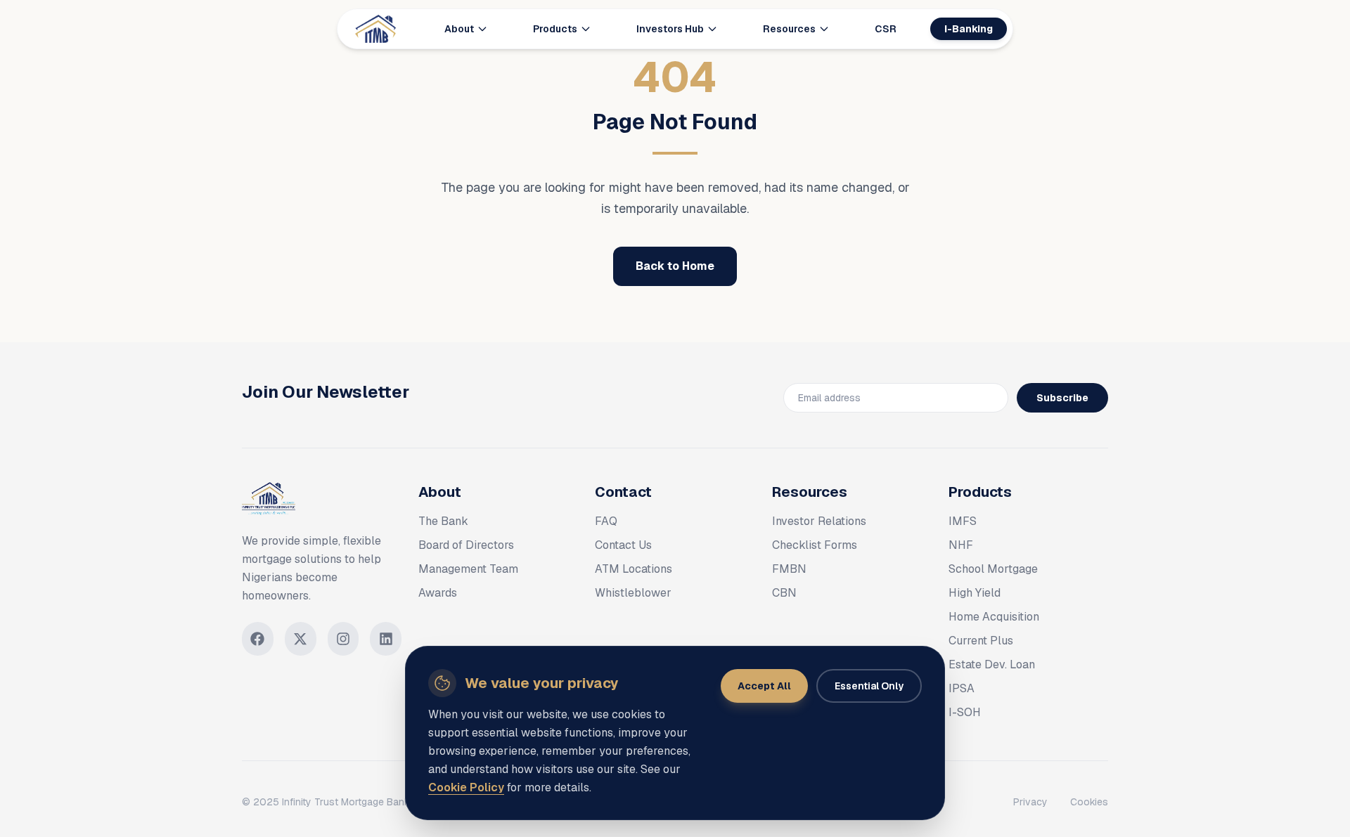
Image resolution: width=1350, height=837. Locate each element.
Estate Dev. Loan (992, 664)
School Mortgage (993, 569)
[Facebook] (258, 639)
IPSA (962, 688)
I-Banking (968, 28)
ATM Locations (633, 569)
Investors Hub (670, 28)
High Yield (975, 592)
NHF (961, 545)
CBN (784, 592)
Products (555, 28)
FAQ (606, 521)
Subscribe (1062, 397)
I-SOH (965, 712)
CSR (885, 28)
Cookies (1089, 802)
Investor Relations (819, 521)
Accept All (764, 686)
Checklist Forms (814, 545)
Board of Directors (466, 545)
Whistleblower (633, 592)
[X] (300, 639)
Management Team (468, 569)
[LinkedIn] (385, 639)
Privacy (1030, 802)
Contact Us (623, 545)
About (459, 28)
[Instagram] (343, 639)
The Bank (443, 521)
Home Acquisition (994, 616)
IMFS (963, 521)
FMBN (789, 569)
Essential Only (869, 686)
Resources (789, 28)
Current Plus (981, 640)
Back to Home (675, 266)
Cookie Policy (466, 787)
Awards (437, 592)
